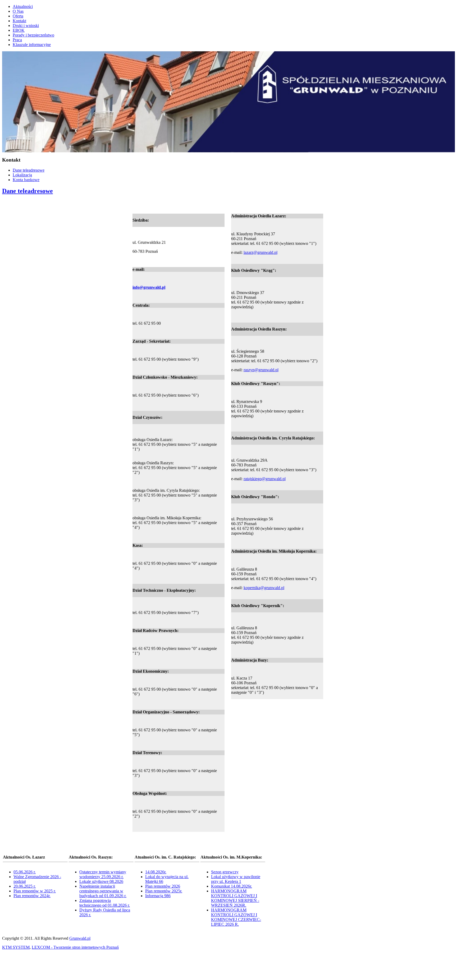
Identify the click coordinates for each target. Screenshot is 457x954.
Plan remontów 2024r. (32, 895)
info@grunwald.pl (148, 287)
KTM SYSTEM (16, 947)
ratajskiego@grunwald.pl (265, 478)
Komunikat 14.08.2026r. (231, 886)
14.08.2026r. (155, 872)
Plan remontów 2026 (162, 886)
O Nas (18, 11)
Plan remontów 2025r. (163, 891)
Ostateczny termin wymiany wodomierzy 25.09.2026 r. (102, 874)
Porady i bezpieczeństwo (33, 35)
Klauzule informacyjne (32, 44)
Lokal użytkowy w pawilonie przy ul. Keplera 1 (235, 879)
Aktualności (23, 6)
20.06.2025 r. (24, 886)
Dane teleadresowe (28, 170)
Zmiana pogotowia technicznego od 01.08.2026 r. (104, 902)
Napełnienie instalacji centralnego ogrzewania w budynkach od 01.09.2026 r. (102, 891)
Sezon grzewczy (225, 872)
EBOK (19, 30)
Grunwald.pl (79, 938)
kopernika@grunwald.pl (264, 587)
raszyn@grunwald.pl (261, 370)
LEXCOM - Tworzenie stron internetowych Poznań (75, 947)
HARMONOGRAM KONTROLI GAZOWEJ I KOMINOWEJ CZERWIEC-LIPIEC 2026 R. (236, 917)
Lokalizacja (22, 175)
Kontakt (19, 21)
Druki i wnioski (26, 25)
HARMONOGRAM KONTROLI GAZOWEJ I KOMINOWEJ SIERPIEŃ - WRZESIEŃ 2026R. (235, 898)
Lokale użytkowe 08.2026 (101, 881)
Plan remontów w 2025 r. (34, 891)
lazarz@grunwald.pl (260, 252)
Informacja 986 (158, 895)
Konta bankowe (26, 179)
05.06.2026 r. (24, 872)
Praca (17, 40)
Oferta (18, 16)
